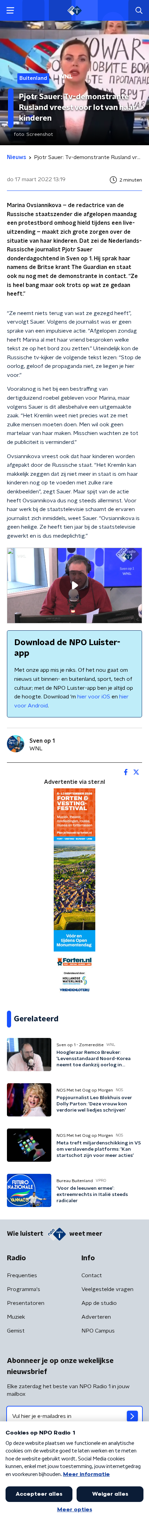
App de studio (99, 1303)
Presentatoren (25, 1303)
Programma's (23, 1289)
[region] (74, 585)
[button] (10, 10)
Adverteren (96, 1317)
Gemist (16, 1331)
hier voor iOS (93, 696)
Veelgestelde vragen (107, 1289)
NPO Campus (98, 1331)
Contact (91, 1275)
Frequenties (22, 1275)
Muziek (16, 1317)
